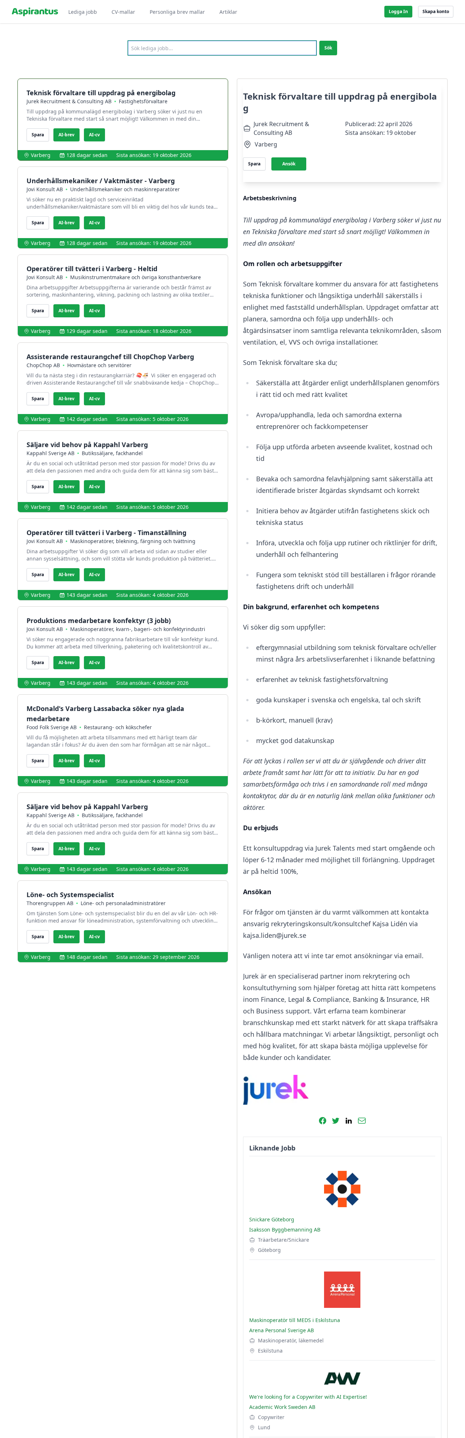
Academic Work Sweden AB (282, 1406)
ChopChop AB (43, 365)
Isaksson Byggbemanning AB (284, 1229)
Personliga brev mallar (177, 11)
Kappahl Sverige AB (50, 453)
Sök (328, 48)
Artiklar (228, 11)
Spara (38, 135)
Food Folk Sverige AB (52, 727)
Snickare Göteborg (271, 1219)
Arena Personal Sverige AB (281, 1330)
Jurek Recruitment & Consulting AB (69, 101)
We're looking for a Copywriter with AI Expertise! (308, 1396)
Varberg (40, 155)
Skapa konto (435, 11)
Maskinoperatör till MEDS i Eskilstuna (294, 1320)
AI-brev (66, 135)
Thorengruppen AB (50, 903)
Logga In (398, 11)
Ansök (288, 164)
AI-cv (94, 135)
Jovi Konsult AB (45, 189)
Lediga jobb (82, 11)
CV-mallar (123, 11)
